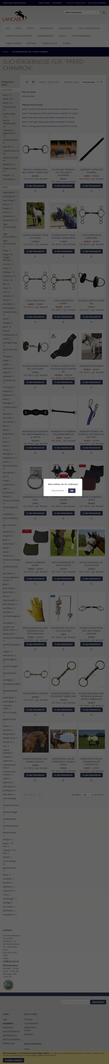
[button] (59, 490)
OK (71, 490)
